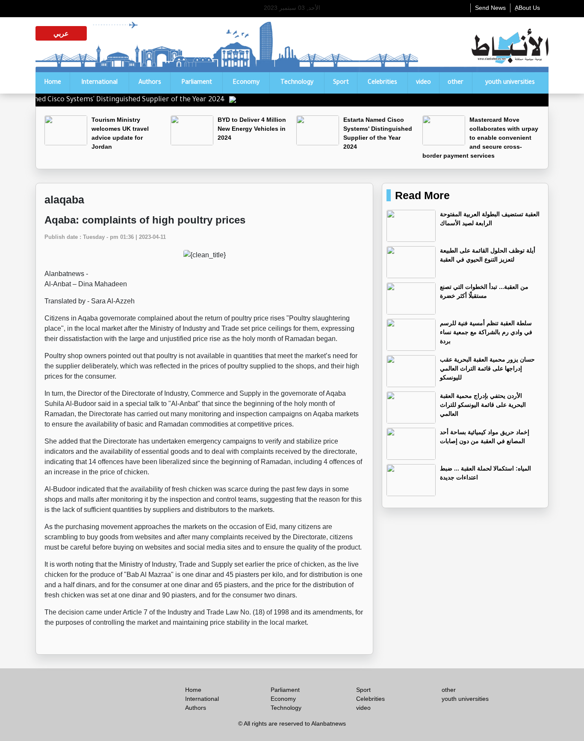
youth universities (510, 82)
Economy (246, 82)
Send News (490, 7)
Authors (150, 82)
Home (52, 82)
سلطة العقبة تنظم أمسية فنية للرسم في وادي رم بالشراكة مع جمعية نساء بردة (486, 332)
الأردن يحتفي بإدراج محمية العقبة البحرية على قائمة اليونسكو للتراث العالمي (483, 404)
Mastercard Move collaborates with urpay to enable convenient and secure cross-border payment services (480, 137)
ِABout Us (527, 7)
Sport (341, 82)
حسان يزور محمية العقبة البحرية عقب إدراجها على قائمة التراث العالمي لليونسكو (487, 368)
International (99, 82)
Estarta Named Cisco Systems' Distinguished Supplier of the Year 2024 (126, 100)
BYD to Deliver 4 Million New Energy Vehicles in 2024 (252, 128)
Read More (422, 195)
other (455, 82)
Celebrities (382, 82)
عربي (61, 33)
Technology (296, 82)
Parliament (196, 82)
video (423, 82)
